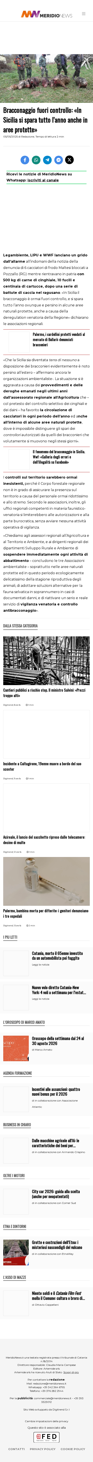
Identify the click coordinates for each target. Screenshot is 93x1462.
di (33, 1049)
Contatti (16, 1449)
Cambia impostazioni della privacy (46, 1421)
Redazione (27, 136)
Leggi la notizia (40, 964)
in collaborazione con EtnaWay (54, 1253)
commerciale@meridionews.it (52, 1398)
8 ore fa (17, 705)
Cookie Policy (73, 1449)
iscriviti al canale (43, 180)
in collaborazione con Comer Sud (55, 1203)
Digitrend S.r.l (61, 1409)
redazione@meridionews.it (49, 1383)
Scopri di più (71, 1372)
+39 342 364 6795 (54, 1387)
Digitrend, (8, 705)
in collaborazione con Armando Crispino (60, 1152)
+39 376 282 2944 (52, 1390)
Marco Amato (43, 1049)
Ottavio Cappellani (47, 1304)
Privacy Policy (42, 1449)
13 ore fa (17, 925)
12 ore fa (17, 852)
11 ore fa (17, 778)
